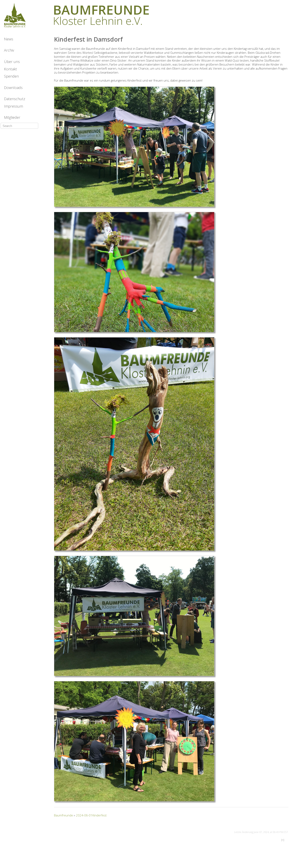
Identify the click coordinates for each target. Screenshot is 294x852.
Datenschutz (14, 98)
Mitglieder (12, 117)
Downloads (13, 87)
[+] (282, 840)
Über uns (12, 61)
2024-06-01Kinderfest (91, 815)
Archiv (9, 50)
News (8, 39)
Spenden (11, 76)
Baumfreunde (63, 815)
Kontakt (10, 69)
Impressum (13, 106)
